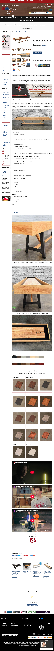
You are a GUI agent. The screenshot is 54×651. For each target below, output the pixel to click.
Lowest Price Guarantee (44, 75)
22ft (3, 70)
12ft (3, 62)
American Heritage (6, 92)
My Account (48, 4)
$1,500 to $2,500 (5, 79)
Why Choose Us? (8, 17)
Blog (33, 20)
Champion (4, 100)
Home (2, 17)
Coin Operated (5, 125)
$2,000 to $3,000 (5, 81)
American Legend (6, 94)
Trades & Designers (14, 625)
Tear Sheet (16, 212)
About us (2, 620)
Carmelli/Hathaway (6, 99)
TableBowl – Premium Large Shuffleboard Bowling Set (23, 549)
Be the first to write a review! (32, 605)
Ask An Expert (13, 620)
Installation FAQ (28, 17)
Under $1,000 (5, 76)
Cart (46, 10)
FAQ (34, 17)
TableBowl (4, 115)
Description (15, 75)
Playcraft (4, 112)
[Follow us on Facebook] (39, 618)
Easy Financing (39, 17)
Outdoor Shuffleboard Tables (12, 634)
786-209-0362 (35, 7)
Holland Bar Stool (6, 105)
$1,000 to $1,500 (5, 77)
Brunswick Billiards (6, 97)
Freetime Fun (5, 102)
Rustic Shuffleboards (6, 142)
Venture (4, 117)
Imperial (4, 110)
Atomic (4, 95)
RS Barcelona (5, 113)
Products (15, 17)
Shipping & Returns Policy (41, 61)
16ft (3, 65)
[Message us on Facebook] (42, 618)
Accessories (5, 123)
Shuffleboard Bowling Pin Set (19, 548)
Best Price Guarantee (25, 20)
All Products (4, 634)
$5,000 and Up (5, 84)
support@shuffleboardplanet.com (46, 7)
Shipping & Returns (48, 17)
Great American (5, 104)
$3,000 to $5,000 (5, 82)
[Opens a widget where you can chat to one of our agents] (47, 645)
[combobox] (37, 10)
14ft (3, 64)
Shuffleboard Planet (13, 635)
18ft (3, 67)
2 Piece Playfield (5, 127)
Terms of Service (4, 625)
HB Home (4, 107)
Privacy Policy (13, 623)
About (21, 17)
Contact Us (12, 621)
